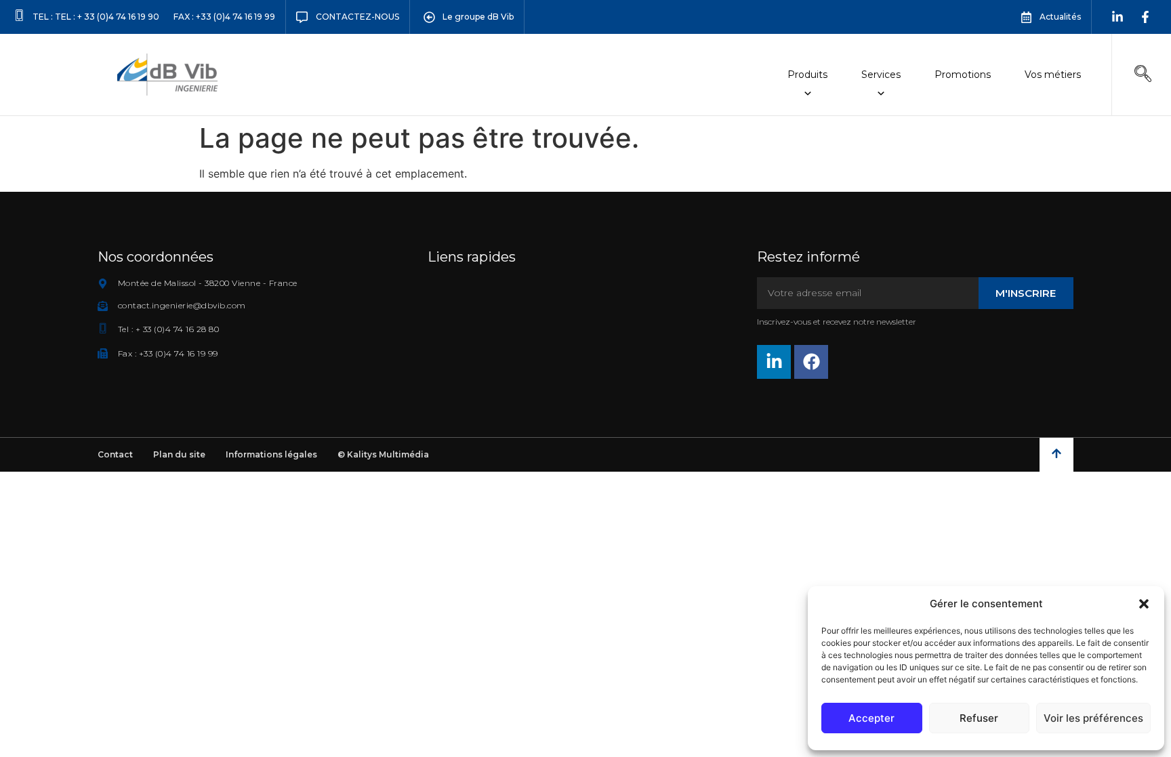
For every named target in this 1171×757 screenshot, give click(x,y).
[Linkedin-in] (1117, 17)
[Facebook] (811, 362)
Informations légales (271, 454)
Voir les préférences (1093, 718)
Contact (115, 454)
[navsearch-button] (1142, 74)
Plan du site (179, 454)
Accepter (871, 718)
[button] (1144, 604)
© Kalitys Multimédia (383, 454)
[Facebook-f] (1145, 17)
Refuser (979, 718)
